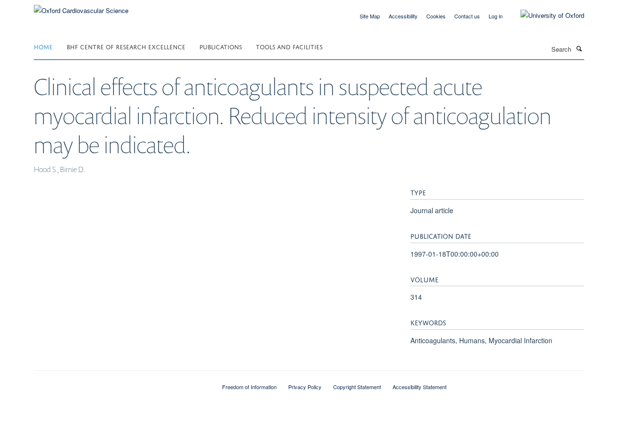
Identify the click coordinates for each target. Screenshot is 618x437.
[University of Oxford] (545, 15)
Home (43, 46)
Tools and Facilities (289, 46)
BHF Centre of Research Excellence (126, 46)
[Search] (579, 48)
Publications (220, 46)
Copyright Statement (357, 387)
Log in (496, 16)
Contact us (467, 16)
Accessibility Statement (420, 387)
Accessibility (403, 16)
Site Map (370, 16)
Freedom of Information (249, 387)
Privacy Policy (305, 387)
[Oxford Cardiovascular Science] (81, 7)
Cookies (436, 16)
